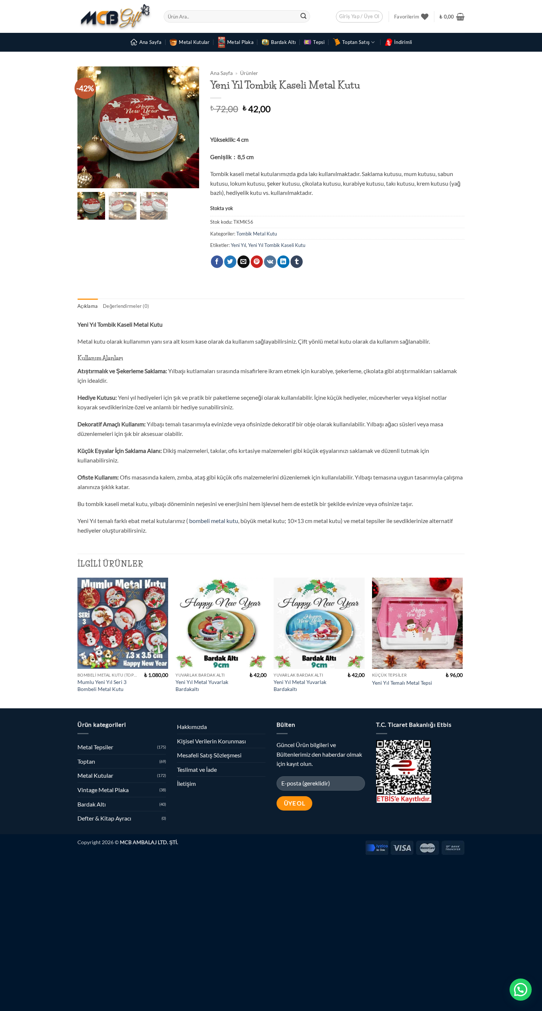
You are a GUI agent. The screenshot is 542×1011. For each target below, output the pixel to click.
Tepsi (318, 42)
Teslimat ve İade (197, 769)
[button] (359, 17)
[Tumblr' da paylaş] (297, 261)
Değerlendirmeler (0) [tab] (126, 306)
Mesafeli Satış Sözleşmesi (209, 755)
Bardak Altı (283, 42)
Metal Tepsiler (95, 746)
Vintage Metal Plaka (103, 789)
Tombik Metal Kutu (256, 234)
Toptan (86, 761)
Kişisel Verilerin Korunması (211, 741)
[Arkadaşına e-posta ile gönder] (243, 261)
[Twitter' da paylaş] (230, 261)
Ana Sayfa (150, 42)
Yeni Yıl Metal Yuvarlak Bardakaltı (202, 685)
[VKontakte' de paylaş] (270, 261)
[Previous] (77, 642)
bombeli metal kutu (213, 520)
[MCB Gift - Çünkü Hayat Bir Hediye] (115, 16)
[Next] (462, 642)
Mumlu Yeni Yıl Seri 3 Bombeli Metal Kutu (101, 685)
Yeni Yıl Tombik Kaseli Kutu (276, 245)
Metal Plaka (240, 42)
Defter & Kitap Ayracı (104, 818)
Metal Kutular (194, 42)
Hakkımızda (192, 726)
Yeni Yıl (238, 245)
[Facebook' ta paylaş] (217, 261)
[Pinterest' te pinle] (257, 261)
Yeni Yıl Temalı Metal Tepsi (402, 683)
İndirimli (403, 42)
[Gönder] (303, 16)
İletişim (186, 783)
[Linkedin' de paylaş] (283, 261)
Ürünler (249, 73)
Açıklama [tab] (87, 306)
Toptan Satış (356, 42)
